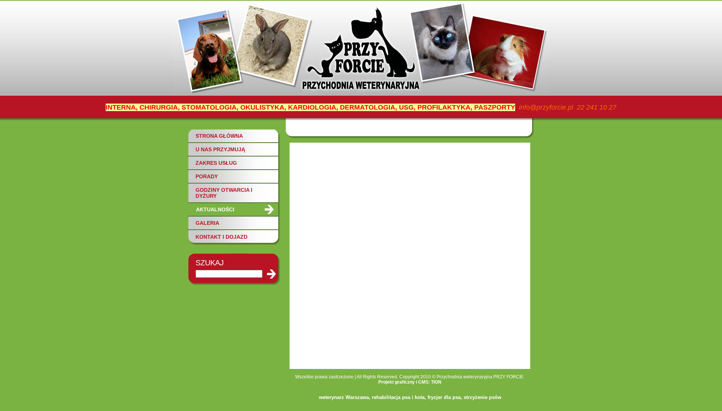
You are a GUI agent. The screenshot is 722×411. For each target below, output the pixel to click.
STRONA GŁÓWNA (219, 136)
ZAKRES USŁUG (216, 163)
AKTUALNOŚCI (215, 209)
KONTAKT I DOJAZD (221, 237)
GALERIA (207, 223)
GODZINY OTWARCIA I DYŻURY (224, 193)
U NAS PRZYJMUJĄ (220, 149)
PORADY (207, 176)
